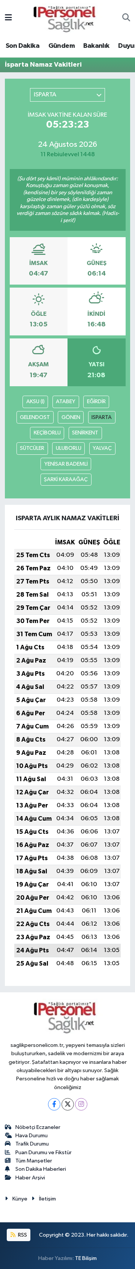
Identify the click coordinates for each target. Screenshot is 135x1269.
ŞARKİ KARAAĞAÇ (66, 479)
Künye (19, 1199)
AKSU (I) (35, 401)
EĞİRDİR (96, 401)
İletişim (47, 1199)
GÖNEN (71, 417)
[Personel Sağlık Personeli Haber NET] (67, 18)
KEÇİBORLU (47, 433)
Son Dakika (22, 46)
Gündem (61, 46)
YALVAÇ (102, 448)
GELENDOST (35, 417)
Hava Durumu (31, 1135)
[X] (68, 1104)
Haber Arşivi (30, 1178)
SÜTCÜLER (32, 448)
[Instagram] (81, 1104)
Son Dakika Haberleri (40, 1169)
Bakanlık (96, 46)
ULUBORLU (68, 448)
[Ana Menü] (8, 18)
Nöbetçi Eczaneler (37, 1127)
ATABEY (65, 401)
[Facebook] (54, 1104)
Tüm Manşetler (33, 1161)
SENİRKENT (85, 433)
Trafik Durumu (32, 1144)
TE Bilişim (86, 1258)
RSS (22, 1235)
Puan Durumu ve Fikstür (43, 1152)
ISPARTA (102, 417)
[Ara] (126, 18)
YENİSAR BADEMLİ (66, 464)
